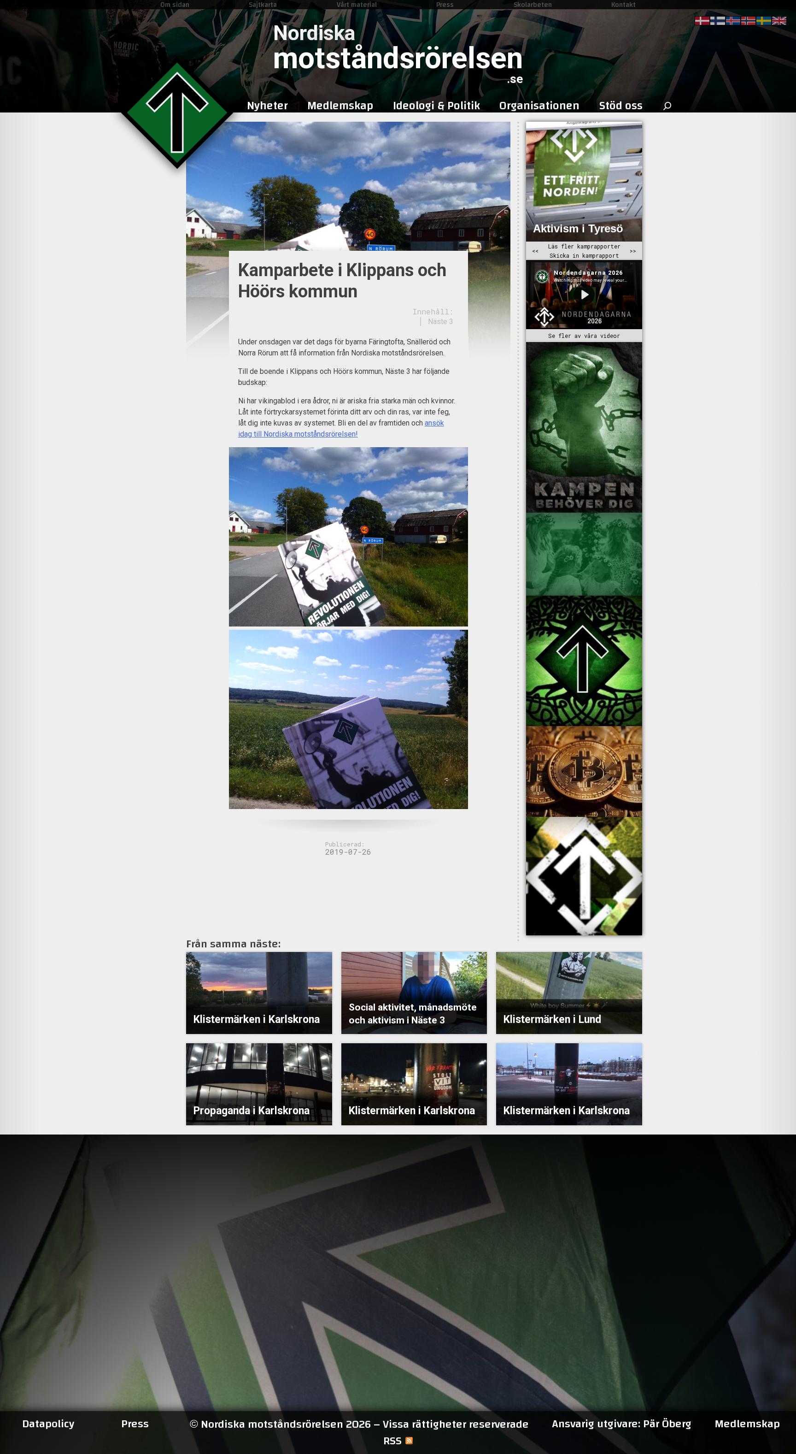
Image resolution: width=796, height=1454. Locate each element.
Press (445, 4)
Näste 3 (440, 321)
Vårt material (357, 4)
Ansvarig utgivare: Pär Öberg (621, 1424)
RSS (392, 1441)
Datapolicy (48, 1424)
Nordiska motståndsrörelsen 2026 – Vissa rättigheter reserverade (359, 1424)
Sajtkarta (263, 4)
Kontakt (623, 4)
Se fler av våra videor (584, 335)
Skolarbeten (533, 4)
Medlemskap (747, 1424)
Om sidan (174, 4)
